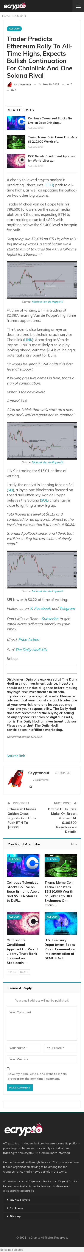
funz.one (7, 1186)
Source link (16, 755)
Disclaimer (16, 1208)
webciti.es (19, 1186)
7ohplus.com (35, 1181)
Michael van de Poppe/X (47, 301)
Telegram (67, 608)
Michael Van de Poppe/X (47, 462)
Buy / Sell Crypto (19, 1199)
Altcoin (14, 28)
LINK (28, 339)
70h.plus (62, 1181)
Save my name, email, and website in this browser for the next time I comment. (37, 1076)
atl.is (28, 1186)
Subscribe (49, 618)
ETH (49, 185)
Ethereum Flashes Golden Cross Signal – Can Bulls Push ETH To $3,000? (22, 818)
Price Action (28, 639)
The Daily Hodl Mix (31, 649)
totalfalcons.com (61, 1186)
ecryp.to (23, 1181)
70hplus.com (49, 1181)
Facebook (42, 608)
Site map (15, 1216)
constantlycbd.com (42, 1186)
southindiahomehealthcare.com (18, 1190)
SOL (44, 500)
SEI (10, 490)
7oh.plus (72, 1181)
